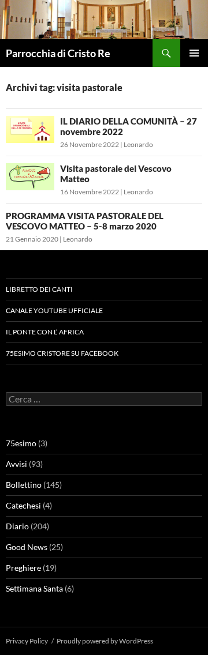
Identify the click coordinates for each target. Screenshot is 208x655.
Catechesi (23, 505)
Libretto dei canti (39, 289)
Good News (26, 547)
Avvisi (16, 464)
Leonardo (138, 144)
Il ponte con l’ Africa (45, 332)
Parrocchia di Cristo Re (58, 53)
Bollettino (24, 485)
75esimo (21, 443)
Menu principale (194, 53)
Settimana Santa (34, 588)
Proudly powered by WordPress (105, 641)
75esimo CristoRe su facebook (62, 353)
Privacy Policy (27, 641)
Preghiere (23, 568)
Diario (17, 526)
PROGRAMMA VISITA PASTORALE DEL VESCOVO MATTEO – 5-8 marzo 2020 (85, 220)
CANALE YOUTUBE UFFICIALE (54, 310)
